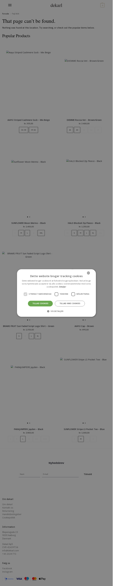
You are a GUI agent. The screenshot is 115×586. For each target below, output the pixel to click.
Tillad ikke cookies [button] (70, 303)
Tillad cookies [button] (40, 303)
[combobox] (88, 272)
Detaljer (62, 286)
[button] (56, 311)
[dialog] (56, 293)
